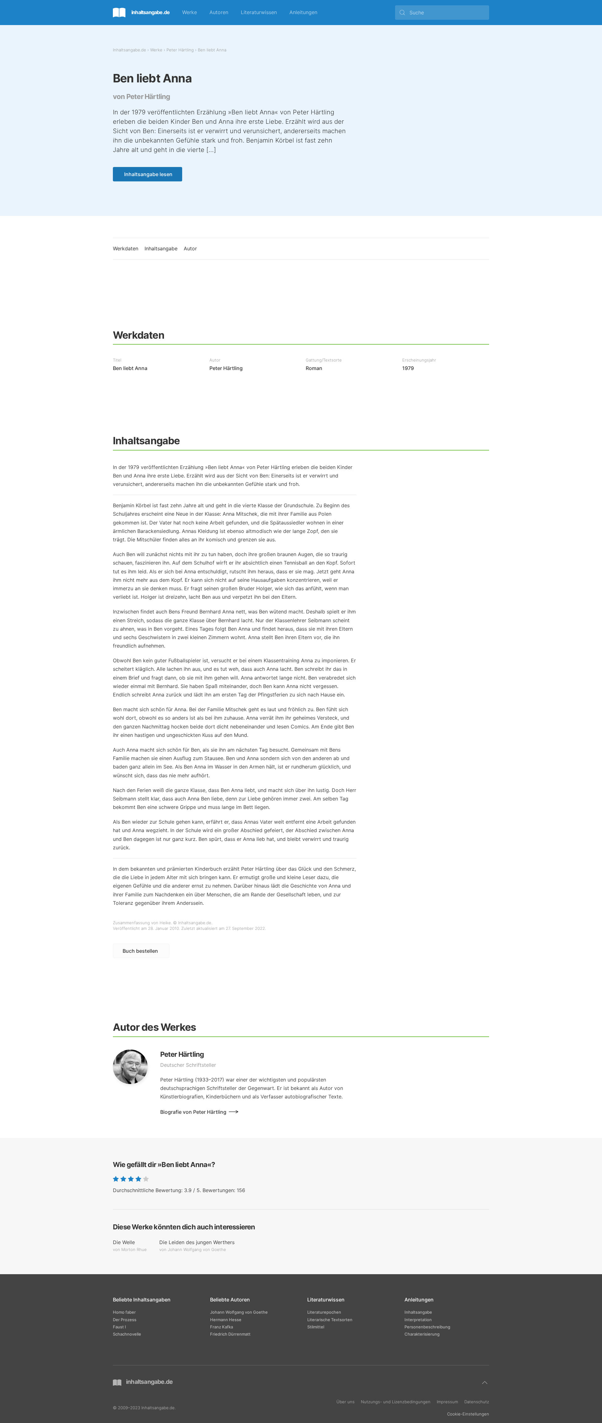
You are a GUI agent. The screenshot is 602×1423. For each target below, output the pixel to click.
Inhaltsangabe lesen (148, 174)
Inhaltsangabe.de (129, 49)
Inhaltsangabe (161, 248)
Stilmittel (315, 1326)
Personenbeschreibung (427, 1326)
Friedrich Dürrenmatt (230, 1334)
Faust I (119, 1326)
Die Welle (124, 1242)
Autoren (218, 12)
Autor (190, 248)
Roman (314, 368)
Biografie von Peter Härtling (193, 1112)
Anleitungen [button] (303, 12)
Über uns (345, 1401)
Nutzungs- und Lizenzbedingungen (395, 1401)
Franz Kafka (221, 1326)
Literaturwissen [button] (259, 12)
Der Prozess (124, 1319)
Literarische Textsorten (329, 1319)
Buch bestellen (140, 951)
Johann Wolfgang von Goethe (239, 1312)
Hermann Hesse (225, 1319)
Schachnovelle (127, 1334)
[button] (484, 1382)
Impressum (447, 1401)
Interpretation (418, 1319)
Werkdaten (125, 248)
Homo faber (124, 1312)
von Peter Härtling (141, 96)
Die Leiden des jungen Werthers (197, 1242)
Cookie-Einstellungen (468, 1413)
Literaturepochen (324, 1312)
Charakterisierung (422, 1334)
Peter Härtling (180, 49)
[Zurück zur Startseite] (141, 12)
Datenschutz (476, 1401)
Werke (189, 12)
